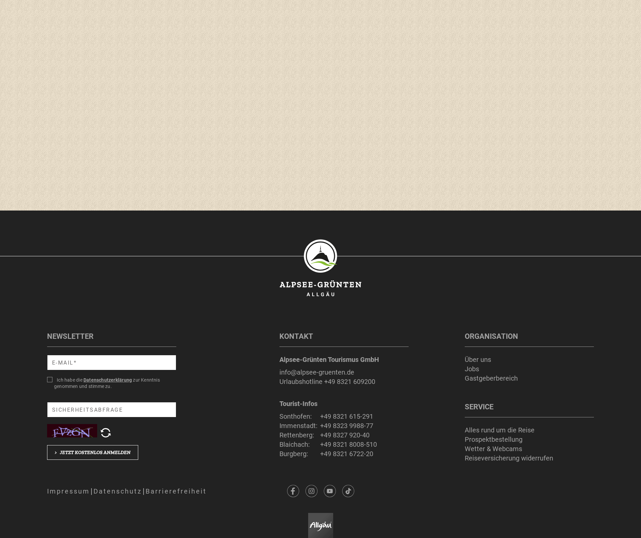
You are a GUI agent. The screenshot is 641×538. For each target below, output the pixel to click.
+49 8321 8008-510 (348, 444)
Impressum (68, 491)
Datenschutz (117, 491)
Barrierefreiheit (176, 491)
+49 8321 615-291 (346, 416)
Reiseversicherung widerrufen (509, 458)
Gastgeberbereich (491, 378)
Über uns (478, 360)
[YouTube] (330, 491)
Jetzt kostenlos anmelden (93, 452)
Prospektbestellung (493, 439)
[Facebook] (293, 491)
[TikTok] (348, 491)
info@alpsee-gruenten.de (316, 372)
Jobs (472, 369)
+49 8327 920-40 (345, 435)
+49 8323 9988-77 (346, 426)
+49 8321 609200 (349, 382)
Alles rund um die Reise (500, 430)
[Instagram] (311, 491)
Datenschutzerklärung (107, 380)
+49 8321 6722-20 (346, 454)
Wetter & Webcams (493, 449)
